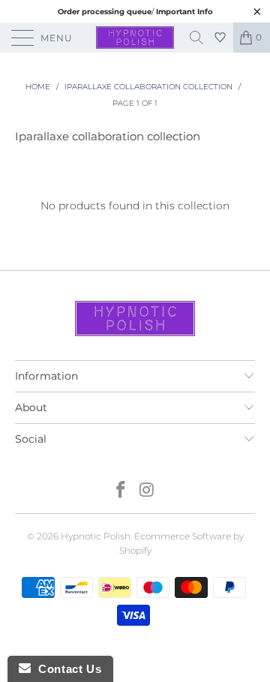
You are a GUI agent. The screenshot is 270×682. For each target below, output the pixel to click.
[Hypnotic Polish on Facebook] (121, 491)
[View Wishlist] (222, 37)
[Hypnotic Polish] (135, 38)
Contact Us (66, 668)
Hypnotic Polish (95, 536)
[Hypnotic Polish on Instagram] (147, 491)
